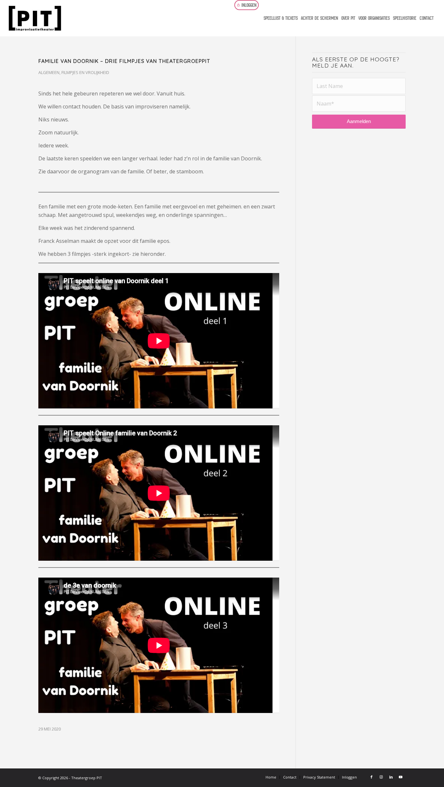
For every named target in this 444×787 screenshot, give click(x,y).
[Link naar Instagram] (381, 777)
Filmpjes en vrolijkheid (85, 72)
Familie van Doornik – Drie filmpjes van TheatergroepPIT (124, 61)
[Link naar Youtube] (401, 777)
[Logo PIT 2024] (79, 18)
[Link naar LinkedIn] (391, 777)
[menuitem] (248, 5)
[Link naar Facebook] (371, 777)
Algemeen (48, 72)
